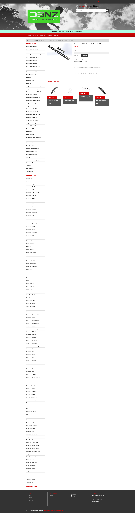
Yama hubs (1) (29, 171)
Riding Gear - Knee (30, 459)
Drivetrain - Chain (29, 383)
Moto (27, 402)
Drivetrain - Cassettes (30, 380)
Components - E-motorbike (31, 334)
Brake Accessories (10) (31, 74)
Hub (27, 408)
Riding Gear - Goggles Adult (32, 442)
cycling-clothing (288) (31, 125)
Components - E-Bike (30, 326)
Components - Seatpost (31, 365)
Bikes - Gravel (29, 269)
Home (29, 35)
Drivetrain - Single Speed (31, 397)
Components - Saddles (31, 360)
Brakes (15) (28, 83)
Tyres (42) (28, 165)
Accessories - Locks (30, 206)
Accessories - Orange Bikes (32, 218)
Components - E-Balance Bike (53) (33, 91)
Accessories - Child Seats (31, 195)
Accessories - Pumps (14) (31, 69)
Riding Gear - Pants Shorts (31, 462)
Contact (42, 35)
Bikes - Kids (28, 275)
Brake (27, 277)
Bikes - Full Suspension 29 (31, 266)
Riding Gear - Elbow (30, 431)
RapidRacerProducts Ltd (82, 61)
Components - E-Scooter (31, 331)
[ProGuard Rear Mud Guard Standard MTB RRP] (54, 90)
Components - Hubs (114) (31, 103)
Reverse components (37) (31, 154)
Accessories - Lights (30, 203)
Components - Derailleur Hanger (32, 320)
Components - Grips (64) (31, 94)
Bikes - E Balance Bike (31, 252)
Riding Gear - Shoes (30, 465)
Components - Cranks (30, 317)
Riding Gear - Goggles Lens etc (32, 445)
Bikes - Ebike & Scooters (31, 255)
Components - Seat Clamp (31, 363)
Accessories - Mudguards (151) (33, 66)
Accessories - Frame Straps (32, 201)
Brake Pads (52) (29, 77)
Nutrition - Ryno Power (31, 422)
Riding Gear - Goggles (30, 439)
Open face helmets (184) (31, 151)
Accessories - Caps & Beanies (32, 192)
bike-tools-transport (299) (31, 71)
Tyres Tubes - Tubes (30, 479)
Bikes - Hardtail (29, 272)
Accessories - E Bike (30, 198)
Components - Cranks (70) (32, 88)
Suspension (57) (29, 162)
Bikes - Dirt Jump (29, 249)
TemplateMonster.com (48, 510)
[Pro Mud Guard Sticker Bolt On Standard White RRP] (59, 43)
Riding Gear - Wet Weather (31, 471)
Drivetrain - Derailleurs (30, 394)
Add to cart (84, 55)
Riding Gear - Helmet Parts (31, 454)
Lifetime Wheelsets (53, 35)
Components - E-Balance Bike (32, 323)
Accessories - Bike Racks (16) (32, 51)
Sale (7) (28, 157)
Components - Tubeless (31, 374)
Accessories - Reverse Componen (33, 223)
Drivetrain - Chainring (30, 388)
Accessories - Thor (30, 235)
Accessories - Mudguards (38, 40)
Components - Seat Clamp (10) (33, 114)
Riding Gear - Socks (30, 468)
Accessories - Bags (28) (31, 46)
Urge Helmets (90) (30, 168)
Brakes (27, 280)
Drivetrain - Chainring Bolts (31, 391)
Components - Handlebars (31, 343)
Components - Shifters (31, 368)
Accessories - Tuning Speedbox (32, 238)
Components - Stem (30, 371)
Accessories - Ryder (30, 226)
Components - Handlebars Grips (32, 346)
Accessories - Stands (30, 229)
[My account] (28, 2)
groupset (28, 405)
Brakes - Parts (29, 292)
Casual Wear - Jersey (30, 300)
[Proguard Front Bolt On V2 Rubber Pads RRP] (86, 88)
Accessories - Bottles (30, 189)
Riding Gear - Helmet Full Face (32, 448)
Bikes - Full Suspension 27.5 (32, 263)
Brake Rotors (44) (30, 80)
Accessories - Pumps (30, 220)
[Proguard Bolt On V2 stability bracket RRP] (70, 90)
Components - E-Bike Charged (32, 328)
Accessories (28, 181)
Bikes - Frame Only (30, 257)
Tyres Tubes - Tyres (30, 482)
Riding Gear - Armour (30, 428)
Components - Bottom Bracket (32, 314)
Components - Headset (31, 348)
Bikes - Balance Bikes (30, 243)
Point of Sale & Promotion (31, 425)
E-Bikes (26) (29, 131)
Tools (27, 476)
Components (29, 311)
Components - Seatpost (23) (32, 117)
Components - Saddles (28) (32, 111)
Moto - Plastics (29, 417)
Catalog (35, 35)
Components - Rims (30, 357)
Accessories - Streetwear (31, 232)
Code (75, 50)
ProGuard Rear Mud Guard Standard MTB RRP (54, 102)
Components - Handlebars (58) (33, 97)
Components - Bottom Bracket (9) (33, 86)
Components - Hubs (30, 351)
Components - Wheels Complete (33, 377)
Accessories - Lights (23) (31, 60)
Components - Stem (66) (31, 123)
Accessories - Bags (30, 184)
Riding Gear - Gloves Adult (31, 434)
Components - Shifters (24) (32, 120)
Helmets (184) (29, 140)
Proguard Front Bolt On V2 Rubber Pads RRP (85, 98)
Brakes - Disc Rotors (30, 286)
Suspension (28, 473)
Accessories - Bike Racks (31, 186)
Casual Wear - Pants (30, 303)
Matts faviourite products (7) (32, 148)
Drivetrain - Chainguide (31, 385)
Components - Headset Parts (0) (33, 100)
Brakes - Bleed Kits (30, 283)
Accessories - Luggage (31, 209)
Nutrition (28, 419)
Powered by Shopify (58, 510)
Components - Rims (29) (31, 108)
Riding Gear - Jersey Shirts (31, 456)
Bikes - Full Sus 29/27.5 (31, 260)
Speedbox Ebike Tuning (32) (32, 159)
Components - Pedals (30, 354)
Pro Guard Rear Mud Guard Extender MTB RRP (101, 102)
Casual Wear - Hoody (30, 294)
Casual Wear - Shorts (30, 306)
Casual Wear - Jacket (30, 297)
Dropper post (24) (30, 128)
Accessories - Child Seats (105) (33, 57)
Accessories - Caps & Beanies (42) (33, 54)
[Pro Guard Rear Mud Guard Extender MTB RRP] (102, 90)
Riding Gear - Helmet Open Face (33, 451)
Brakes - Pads (29, 289)
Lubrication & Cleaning (31, 400)
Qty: (75, 55)
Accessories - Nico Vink (31, 215)
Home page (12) (29, 142)
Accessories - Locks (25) (31, 63)
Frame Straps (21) (30, 134)
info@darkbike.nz (95, 501)
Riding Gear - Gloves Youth (31, 436)
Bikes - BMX (29, 240)
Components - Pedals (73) (32, 106)
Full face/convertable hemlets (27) (33, 137)
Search (51, 495)
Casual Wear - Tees (30, 309)
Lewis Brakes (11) (30, 145)
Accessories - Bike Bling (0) (32, 49)
